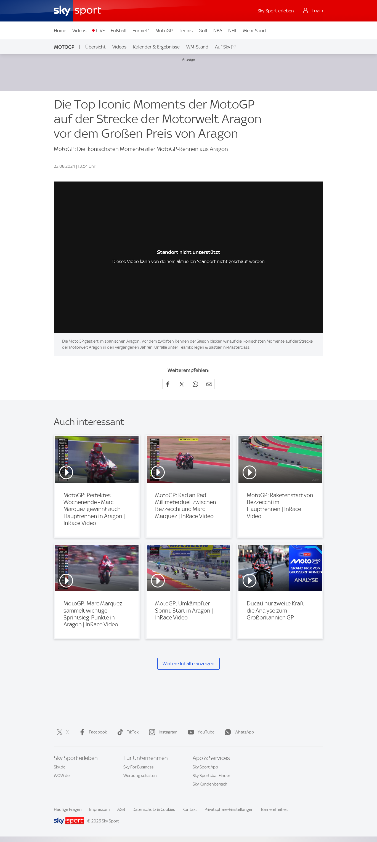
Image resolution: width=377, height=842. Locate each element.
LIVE (100, 30)
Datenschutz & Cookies (153, 809)
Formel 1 (141, 30)
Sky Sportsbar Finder (211, 775)
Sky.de (59, 767)
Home (60, 30)
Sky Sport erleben (275, 10)
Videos (79, 30)
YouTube (206, 732)
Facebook (98, 732)
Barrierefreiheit (274, 809)
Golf (203, 30)
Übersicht (95, 47)
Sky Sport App (205, 767)
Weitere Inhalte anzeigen (188, 663)
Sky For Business (138, 767)
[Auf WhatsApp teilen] (195, 384)
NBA (217, 30)
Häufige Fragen (68, 809)
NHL (232, 30)
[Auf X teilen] (181, 384)
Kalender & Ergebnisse (156, 47)
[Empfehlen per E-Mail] (209, 384)
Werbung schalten (140, 775)
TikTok (133, 732)
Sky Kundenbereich (210, 784)
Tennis (186, 30)
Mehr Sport (255, 30)
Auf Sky (222, 47)
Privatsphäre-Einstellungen (229, 809)
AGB (121, 809)
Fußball (118, 30)
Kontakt (189, 809)
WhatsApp (244, 732)
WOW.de (62, 775)
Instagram (168, 732)
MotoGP (164, 30)
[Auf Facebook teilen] (167, 384)
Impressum (99, 809)
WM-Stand (197, 47)
